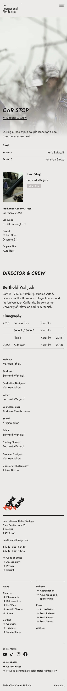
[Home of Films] (14, 503)
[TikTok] (11, 654)
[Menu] (61, 5)
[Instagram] (18, 654)
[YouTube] (4, 654)
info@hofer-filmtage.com (15, 540)
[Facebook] (25, 654)
